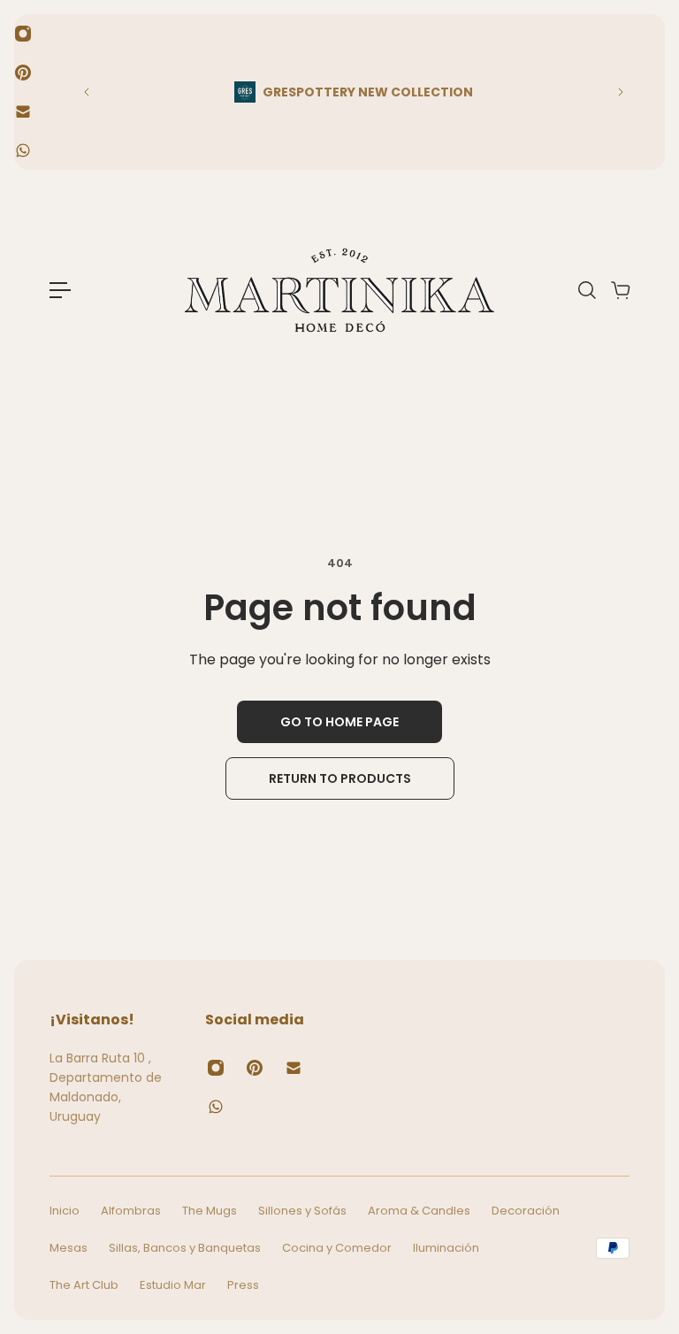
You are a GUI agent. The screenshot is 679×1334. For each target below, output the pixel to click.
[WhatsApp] (23, 150)
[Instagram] (23, 33)
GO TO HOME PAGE (339, 722)
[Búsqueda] (586, 290)
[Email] (23, 111)
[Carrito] (620, 290)
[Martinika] (339, 290)
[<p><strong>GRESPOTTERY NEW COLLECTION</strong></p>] (353, 92)
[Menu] (60, 290)
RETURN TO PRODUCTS (340, 778)
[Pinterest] (23, 72)
